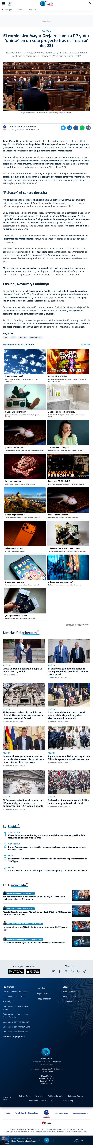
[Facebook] (75, 127)
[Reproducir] (76, 897)
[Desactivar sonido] (82, 1140)
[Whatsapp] (82, 127)
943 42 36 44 (48, 1071)
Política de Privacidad (56, 1096)
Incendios (20, 10)
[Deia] (8, 1113)
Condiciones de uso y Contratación (42, 1100)
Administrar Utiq (66, 1100)
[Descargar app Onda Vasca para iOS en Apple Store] (33, 971)
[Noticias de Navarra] (80, 1113)
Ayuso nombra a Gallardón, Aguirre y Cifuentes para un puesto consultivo (69, 758)
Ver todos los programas (14, 1036)
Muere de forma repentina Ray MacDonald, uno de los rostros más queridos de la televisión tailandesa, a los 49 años (46, 836)
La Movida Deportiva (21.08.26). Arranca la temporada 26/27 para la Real (35, 928)
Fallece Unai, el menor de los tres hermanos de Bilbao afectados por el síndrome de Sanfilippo (47, 860)
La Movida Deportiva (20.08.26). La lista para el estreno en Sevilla (34, 942)
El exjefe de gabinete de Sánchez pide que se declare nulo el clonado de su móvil (68, 671)
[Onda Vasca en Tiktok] (84, 971)
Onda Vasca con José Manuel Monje (15, 1008)
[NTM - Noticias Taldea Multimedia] (46, 1113)
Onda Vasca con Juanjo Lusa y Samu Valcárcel (16, 1015)
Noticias (41, 988)
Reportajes (42, 993)
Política (6, 665)
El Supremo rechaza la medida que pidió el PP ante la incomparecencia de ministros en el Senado (23, 715)
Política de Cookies (75, 1096)
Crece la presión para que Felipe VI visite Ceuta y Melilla (22, 670)
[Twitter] (63, 127)
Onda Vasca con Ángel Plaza (15, 1031)
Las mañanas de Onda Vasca (15, 991)
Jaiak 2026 (32, 10)
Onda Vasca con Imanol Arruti (16, 1022)
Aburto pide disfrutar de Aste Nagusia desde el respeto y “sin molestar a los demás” (48, 870)
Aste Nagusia (8, 10)
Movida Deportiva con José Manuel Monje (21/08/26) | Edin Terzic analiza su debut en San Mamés (34, 898)
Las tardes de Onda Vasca (14, 996)
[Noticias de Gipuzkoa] (27, 1113)
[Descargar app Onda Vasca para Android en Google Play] (16, 971)
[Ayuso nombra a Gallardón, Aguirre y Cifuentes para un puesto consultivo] (69, 738)
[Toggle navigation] (3, 3)
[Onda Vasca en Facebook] (59, 971)
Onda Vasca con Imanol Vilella (16, 1027)
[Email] (88, 127)
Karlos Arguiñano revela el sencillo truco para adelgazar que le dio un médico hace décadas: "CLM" (47, 848)
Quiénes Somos (25, 1096)
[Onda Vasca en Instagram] (72, 971)
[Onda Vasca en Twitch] (78, 971)
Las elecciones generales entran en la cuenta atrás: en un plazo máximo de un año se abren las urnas (23, 759)
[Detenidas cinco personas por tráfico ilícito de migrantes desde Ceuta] (69, 782)
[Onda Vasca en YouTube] (66, 971)
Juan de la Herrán (71, 991)
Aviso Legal (39, 1096)
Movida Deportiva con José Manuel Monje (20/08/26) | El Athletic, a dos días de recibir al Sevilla (37, 913)
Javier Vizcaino (69, 996)
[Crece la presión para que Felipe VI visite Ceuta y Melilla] (24, 651)
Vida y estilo (14, 832)
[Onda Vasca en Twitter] (53, 971)
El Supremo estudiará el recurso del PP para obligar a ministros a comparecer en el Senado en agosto (23, 803)
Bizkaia (11, 856)
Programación (44, 998)
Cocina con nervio (71, 1001)
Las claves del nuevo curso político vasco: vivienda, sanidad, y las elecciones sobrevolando (67, 715)
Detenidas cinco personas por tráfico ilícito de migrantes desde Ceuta (68, 802)
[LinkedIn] (69, 127)
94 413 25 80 (48, 1064)
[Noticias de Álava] (61, 1113)
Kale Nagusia (9, 1001)
